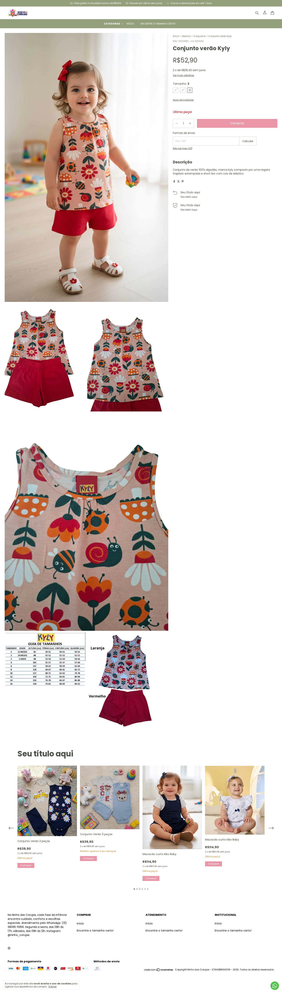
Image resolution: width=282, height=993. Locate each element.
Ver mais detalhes (183, 75)
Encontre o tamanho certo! (158, 23)
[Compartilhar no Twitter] (178, 181)
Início (130, 23)
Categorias (112, 23)
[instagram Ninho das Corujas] (9, 948)
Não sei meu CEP (182, 148)
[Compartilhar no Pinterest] (182, 181)
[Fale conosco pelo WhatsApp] (274, 986)
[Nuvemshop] (159, 970)
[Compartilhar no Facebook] (174, 181)
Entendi (53, 986)
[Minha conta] (265, 13)
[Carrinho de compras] (272, 13)
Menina (186, 36)
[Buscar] (257, 13)
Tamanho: (181, 84)
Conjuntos (199, 36)
